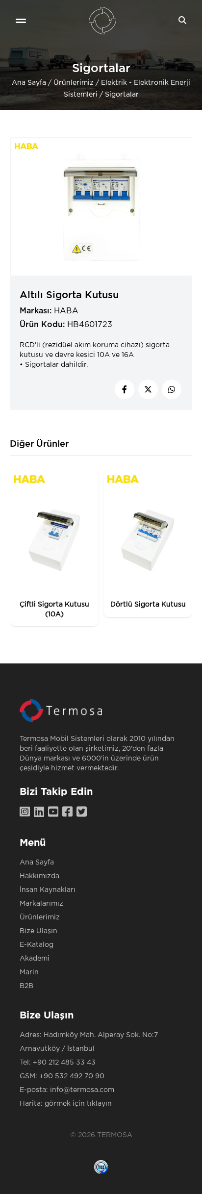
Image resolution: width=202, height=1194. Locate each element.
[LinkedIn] (41, 812)
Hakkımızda (39, 876)
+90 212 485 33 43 (64, 1062)
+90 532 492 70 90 (71, 1076)
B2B (26, 986)
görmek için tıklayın (78, 1103)
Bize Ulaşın (38, 931)
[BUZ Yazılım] (101, 1167)
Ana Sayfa (29, 82)
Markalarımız (41, 903)
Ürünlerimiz (73, 82)
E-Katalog (36, 944)
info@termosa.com (82, 1090)
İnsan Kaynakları (48, 890)
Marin (29, 972)
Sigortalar (122, 94)
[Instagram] (27, 812)
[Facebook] (69, 812)
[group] (54, 547)
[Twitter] (83, 812)
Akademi (35, 958)
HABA (66, 311)
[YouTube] (55, 812)
